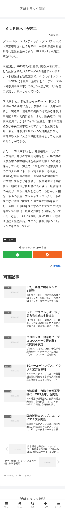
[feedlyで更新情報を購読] (17, 254)
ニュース (11, 239)
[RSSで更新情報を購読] (47, 254)
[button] (58, 444)
